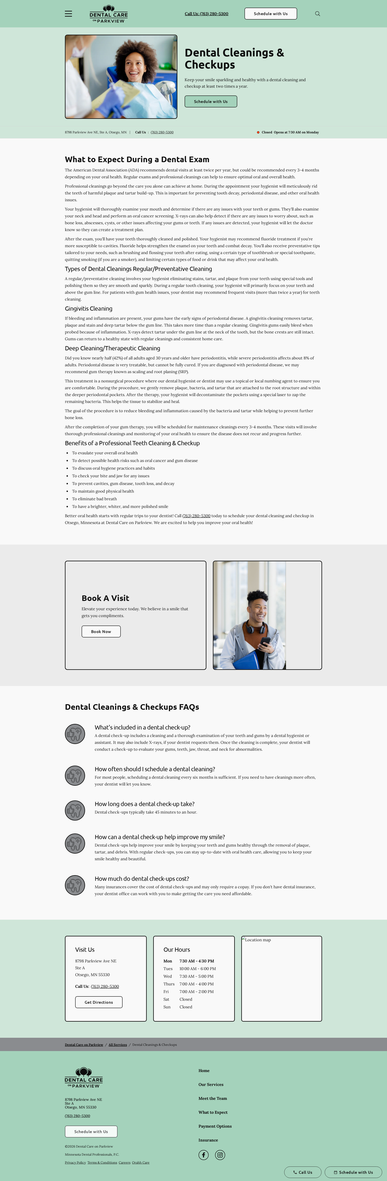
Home (204, 1070)
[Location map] (281, 978)
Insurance (208, 1140)
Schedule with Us (271, 13)
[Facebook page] (204, 1155)
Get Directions (99, 1002)
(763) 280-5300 (162, 132)
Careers (124, 1162)
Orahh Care (141, 1162)
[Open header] (69, 13)
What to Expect (213, 1112)
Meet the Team (213, 1098)
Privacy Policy (75, 1162)
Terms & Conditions (102, 1162)
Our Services (211, 1084)
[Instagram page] (220, 1155)
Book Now (101, 631)
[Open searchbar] (317, 13)
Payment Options (215, 1126)
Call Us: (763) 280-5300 (206, 13)
